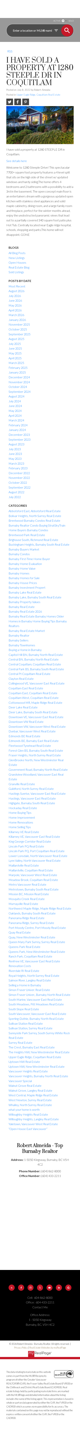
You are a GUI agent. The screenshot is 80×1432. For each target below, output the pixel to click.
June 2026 (15, 300)
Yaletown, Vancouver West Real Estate (33, 1124)
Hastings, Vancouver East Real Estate (32, 798)
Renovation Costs (20, 966)
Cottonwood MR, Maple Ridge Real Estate (35, 702)
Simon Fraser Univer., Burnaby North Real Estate (39, 994)
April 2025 (15, 358)
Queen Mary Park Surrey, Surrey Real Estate (37, 942)
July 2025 (15, 343)
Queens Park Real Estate (24, 946)
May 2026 (15, 305)
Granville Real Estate (22, 784)
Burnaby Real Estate (22, 607)
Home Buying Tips (20, 812)
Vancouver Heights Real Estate (28, 1071)
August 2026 (16, 291)
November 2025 (19, 324)
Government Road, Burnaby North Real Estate (38, 769)
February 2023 (18, 468)
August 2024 (16, 396)
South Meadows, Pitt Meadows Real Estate (36, 1004)
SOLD (71, 20)
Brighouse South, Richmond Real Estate (33, 540)
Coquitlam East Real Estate (26, 688)
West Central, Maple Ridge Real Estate (33, 1095)
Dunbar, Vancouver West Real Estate (32, 731)
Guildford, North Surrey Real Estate (31, 788)
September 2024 (20, 391)
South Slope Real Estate (24, 1009)
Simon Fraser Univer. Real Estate (29, 990)
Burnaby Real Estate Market (27, 630)
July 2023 (15, 449)
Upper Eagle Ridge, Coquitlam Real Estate (38, 94)
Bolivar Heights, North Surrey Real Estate (35, 516)
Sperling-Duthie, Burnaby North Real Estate (36, 1018)
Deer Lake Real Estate (23, 707)
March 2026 (16, 315)
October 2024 (18, 386)
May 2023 (15, 458)
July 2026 (15, 296)
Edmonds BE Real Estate (24, 736)
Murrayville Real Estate (23, 903)
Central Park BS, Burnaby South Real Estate (36, 669)
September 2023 (20, 439)
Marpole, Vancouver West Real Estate (33, 875)
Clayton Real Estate (21, 678)
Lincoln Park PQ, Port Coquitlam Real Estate (37, 851)
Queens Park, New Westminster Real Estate (37, 951)
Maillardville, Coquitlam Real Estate (31, 870)
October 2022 (18, 482)
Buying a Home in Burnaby (25, 650)
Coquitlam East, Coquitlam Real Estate (33, 693)
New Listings (17, 258)
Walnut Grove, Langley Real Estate (30, 1090)
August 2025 (16, 339)
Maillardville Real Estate (24, 865)
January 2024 (17, 429)
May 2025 (15, 353)
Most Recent (17, 286)
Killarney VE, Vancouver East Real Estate (34, 836)
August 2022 (16, 492)
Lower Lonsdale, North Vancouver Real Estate (38, 856)
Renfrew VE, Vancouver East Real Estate (34, 961)
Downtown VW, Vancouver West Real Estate (37, 726)
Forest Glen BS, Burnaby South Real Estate (36, 750)
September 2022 (20, 487)
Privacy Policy (21, 1347)
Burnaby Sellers (18, 640)
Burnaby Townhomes (22, 645)
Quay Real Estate (20, 932)
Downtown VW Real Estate (26, 721)
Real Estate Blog (19, 267)
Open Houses (17, 262)
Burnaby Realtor (19, 635)
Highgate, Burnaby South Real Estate (32, 803)
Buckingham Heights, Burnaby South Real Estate (39, 544)
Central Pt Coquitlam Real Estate (29, 673)
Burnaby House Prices (23, 583)
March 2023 (16, 463)
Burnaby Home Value (22, 568)
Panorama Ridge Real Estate (26, 918)
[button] (12, 1288)
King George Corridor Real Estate (30, 841)
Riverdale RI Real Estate (24, 970)
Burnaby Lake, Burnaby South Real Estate (35, 597)
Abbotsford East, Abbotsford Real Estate (35, 511)
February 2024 (18, 425)
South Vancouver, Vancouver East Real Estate (37, 1013)
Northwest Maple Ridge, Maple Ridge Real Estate (40, 908)
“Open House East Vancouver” (28, 1129)
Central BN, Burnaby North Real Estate (34, 659)
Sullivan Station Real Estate (26, 1023)
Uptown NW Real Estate (24, 1061)
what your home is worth (24, 1109)
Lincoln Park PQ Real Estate (26, 846)
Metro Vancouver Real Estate (27, 884)
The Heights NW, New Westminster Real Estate (39, 1052)
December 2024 (19, 377)
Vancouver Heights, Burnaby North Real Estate (38, 1076)
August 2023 (16, 444)
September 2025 (20, 334)
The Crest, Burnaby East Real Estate (32, 1047)
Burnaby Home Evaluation (25, 563)
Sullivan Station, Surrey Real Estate (30, 1028)
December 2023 (19, 434)
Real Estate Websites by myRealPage (47, 1347)
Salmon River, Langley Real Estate (30, 980)
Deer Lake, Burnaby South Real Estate (33, 712)
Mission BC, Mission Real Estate (29, 894)
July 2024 (15, 401)
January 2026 (17, 319)
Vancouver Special (20, 1081)
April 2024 (15, 415)
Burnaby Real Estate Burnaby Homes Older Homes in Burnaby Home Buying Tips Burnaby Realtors (38, 621)
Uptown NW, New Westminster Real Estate (37, 1066)
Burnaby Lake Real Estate (25, 592)
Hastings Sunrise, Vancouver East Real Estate (37, 793)
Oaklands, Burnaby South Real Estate (32, 913)
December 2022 (19, 473)
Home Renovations (21, 822)
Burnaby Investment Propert (27, 587)
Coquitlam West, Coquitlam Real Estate (34, 697)
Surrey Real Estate (20, 1042)
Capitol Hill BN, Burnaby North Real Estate (36, 654)
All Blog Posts (17, 253)
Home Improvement (22, 817)
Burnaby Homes (19, 573)
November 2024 (19, 382)
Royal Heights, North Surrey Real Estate (34, 975)
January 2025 (17, 372)
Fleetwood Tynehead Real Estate (30, 745)
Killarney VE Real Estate (24, 832)
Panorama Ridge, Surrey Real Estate (31, 923)
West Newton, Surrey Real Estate (30, 1100)
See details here (16, 161)
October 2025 (18, 329)
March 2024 (16, 420)
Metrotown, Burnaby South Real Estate (34, 889)
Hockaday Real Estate (23, 808)
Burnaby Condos (19, 554)
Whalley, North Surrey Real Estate (30, 1105)
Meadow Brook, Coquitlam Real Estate (33, 880)
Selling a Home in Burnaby (25, 985)
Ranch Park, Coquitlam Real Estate (30, 956)
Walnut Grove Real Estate (25, 1085)
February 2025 (18, 367)
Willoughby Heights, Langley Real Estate (34, 1119)
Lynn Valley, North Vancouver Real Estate (35, 860)
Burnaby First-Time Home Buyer (29, 559)
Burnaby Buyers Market (24, 549)
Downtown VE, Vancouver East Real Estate (36, 717)
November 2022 (19, 477)
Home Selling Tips (20, 827)
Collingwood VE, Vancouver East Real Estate (37, 683)
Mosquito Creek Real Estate (27, 899)
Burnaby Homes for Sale (24, 578)
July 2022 (15, 497)
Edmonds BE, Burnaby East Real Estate (34, 740)
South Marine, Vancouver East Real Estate (35, 999)
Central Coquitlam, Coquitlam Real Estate (35, 664)
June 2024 (15, 406)
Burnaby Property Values (24, 602)
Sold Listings (16, 272)
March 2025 (16, 363)
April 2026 (15, 310)
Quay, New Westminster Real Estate (32, 937)
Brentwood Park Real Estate (27, 535)
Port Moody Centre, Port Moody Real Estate (37, 927)
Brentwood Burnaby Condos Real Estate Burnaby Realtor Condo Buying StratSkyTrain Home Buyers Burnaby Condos (37, 525)
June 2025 (15, 348)
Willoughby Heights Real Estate (28, 1114)
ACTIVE (56, 20)
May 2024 (15, 410)
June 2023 (15, 453)
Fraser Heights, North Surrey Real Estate (35, 755)
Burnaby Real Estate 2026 (25, 611)
